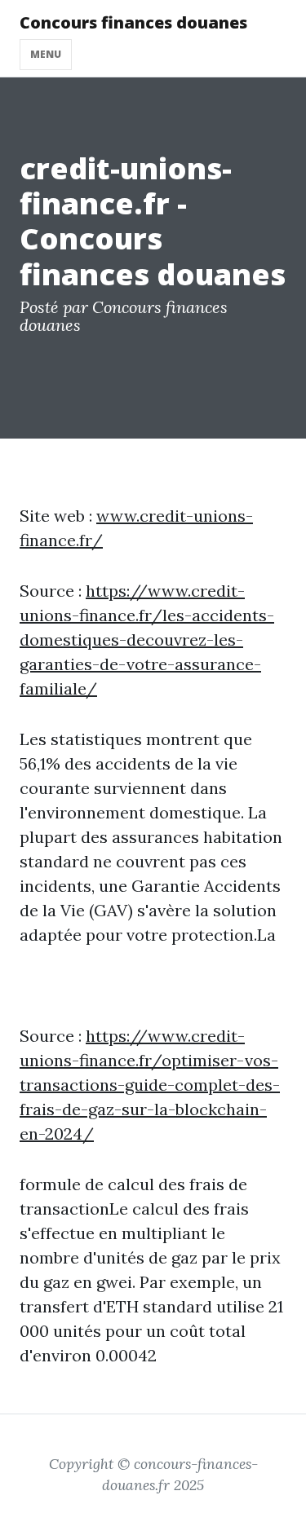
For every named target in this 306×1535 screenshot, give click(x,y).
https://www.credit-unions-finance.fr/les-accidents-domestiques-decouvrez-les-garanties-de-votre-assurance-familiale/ (147, 639)
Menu (45, 54)
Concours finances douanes (133, 22)
